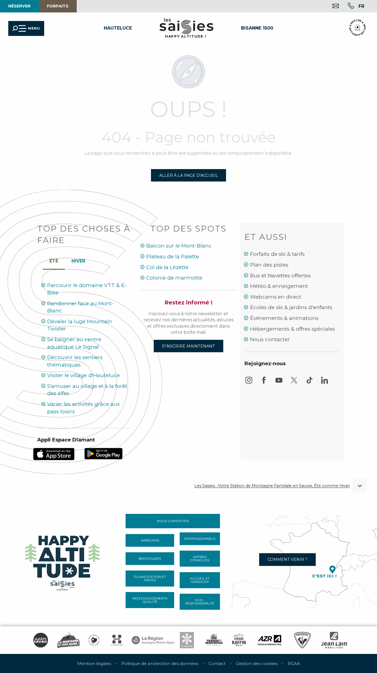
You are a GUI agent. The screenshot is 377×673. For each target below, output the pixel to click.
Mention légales (94, 663)
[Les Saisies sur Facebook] (264, 382)
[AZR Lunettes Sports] (269, 640)
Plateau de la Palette (172, 256)
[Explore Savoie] (40, 640)
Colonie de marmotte (174, 278)
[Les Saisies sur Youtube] (279, 382)
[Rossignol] (302, 640)
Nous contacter (270, 339)
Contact (217, 663)
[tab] (78, 260)
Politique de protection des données (159, 663)
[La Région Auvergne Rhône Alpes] (153, 640)
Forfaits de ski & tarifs (277, 254)
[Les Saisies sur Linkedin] (324, 382)
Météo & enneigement (279, 286)
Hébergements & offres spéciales (292, 329)
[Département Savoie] (117, 640)
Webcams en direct (275, 297)
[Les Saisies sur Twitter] (294, 382)
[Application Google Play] (103, 453)
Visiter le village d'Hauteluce (83, 375)
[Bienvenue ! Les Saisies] (63, 561)
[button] (361, 6)
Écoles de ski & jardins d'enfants (291, 307)
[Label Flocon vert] (187, 640)
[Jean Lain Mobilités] (334, 640)
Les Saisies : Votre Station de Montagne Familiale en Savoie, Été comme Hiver (272, 486)
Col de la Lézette (167, 267)
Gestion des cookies (256, 663)
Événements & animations (284, 318)
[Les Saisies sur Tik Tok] (309, 382)
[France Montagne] (68, 640)
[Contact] (331, 6)
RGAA (294, 663)
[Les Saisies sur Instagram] (249, 382)
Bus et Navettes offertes (280, 275)
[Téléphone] (346, 6)
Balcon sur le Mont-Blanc (179, 246)
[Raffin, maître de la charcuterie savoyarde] (239, 640)
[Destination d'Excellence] (94, 640)
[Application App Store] (54, 453)
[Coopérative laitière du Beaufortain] (214, 640)
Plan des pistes (269, 265)
